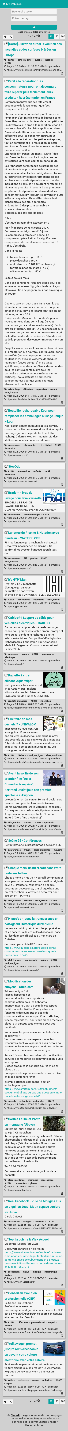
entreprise (23, 1380)
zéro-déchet (45, 445)
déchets (22, 755)
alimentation (30, 445)
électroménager (32, 514)
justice (8, 1275)
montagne (33, 1180)
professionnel (38, 1322)
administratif (31, 960)
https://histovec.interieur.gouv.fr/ (22, 970)
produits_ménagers (17, 701)
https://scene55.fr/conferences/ (22, 856)
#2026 (8, 63)
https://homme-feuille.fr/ (18, 1190)
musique (37, 1271)
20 (51, 36)
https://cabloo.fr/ (15, 664)
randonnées (21, 1183)
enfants (37, 471)
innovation (10, 448)
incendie (49, 60)
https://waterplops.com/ (18, 568)
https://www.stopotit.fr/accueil (21, 481)
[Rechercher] (34, 27)
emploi (51, 1322)
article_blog (14, 389)
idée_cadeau (11, 561)
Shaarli (15, 1415)
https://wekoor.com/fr (17, 455)
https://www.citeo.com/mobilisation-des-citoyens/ (31, 1108)
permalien (33, 66)
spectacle (49, 822)
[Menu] (65, 5)
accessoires (14, 445)
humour (27, 822)
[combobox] (34, 18)
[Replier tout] (10, 37)
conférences (14, 850)
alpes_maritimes (54, 755)
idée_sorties (14, 822)
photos (33, 1183)
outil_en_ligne (24, 60)
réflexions (28, 389)
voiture (25, 654)
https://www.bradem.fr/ (18, 521)
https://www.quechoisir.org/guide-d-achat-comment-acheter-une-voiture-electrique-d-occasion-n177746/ (30, 951)
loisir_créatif (41, 900)
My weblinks (13, 4)
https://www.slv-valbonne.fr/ (20, 1282)
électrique (10, 657)
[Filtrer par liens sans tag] (5, 37)
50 (56, 36)
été (25, 558)
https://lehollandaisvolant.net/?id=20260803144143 (31, 399)
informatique (50, 1271)
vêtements (38, 599)
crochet (28, 900)
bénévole (39, 1221)
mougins (58, 850)
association (14, 1221)
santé (47, 471)
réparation (41, 389)
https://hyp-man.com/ (17, 606)
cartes (11, 60)
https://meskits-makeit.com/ (20, 907)
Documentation (34, 1425)
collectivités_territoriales (32, 1101)
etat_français (11, 392)
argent (9, 1383)
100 (63, 36)
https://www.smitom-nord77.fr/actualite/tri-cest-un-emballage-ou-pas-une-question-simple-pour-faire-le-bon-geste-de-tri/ (33, 1092)
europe (38, 60)
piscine (33, 558)
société (53, 389)
